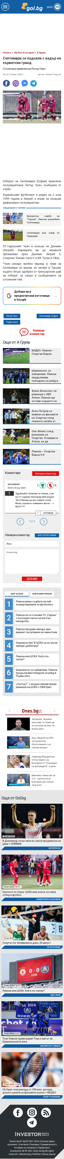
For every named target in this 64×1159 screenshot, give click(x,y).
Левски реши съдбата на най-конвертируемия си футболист (34, 603)
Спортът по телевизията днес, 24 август (26, 942)
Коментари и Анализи (48, 899)
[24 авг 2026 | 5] (32, 1018)
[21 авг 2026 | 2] (32, 1069)
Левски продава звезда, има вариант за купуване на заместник (36, 631)
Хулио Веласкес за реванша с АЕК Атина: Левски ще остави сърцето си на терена (44, 397)
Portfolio (36, 1154)
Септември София (48, 316)
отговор (48, 512)
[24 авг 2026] (32, 922)
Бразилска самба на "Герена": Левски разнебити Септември (43, 219)
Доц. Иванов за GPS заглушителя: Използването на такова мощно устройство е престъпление (30, 744)
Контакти (23, 1144)
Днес (53, 7)
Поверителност (48, 1144)
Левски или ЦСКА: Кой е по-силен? (23, 990)
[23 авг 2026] (32, 820)
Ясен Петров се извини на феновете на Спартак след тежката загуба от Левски (45, 417)
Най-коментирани (42, 594)
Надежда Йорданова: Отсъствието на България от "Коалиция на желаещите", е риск (44, 761)
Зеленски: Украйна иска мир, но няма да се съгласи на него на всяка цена (43, 724)
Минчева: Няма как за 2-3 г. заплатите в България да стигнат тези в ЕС (43, 780)
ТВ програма (53, 947)
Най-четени (17, 594)
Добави (32, 578)
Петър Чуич (12, 316)
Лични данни (48, 1154)
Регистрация (50, 535)
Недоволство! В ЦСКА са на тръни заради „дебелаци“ (36, 644)
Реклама (34, 1144)
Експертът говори (50, 1046)
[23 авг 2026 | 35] (32, 871)
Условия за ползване (25, 1147)
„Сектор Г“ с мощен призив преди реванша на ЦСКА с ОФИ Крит (36, 685)
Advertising (25, 1154)
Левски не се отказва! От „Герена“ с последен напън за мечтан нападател (36, 618)
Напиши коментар (37, 332)
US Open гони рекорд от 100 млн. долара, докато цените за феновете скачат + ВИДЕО (29, 1091)
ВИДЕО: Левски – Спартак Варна (43, 352)
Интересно (54, 848)
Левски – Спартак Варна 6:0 (43, 453)
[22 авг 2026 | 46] (32, 970)
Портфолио (43, 1147)
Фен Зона (55, 995)
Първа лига (12, 322)
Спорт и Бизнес (51, 1097)
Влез (40, 535)
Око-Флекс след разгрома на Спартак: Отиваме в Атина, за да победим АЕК (45, 438)
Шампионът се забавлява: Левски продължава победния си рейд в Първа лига (36, 672)
